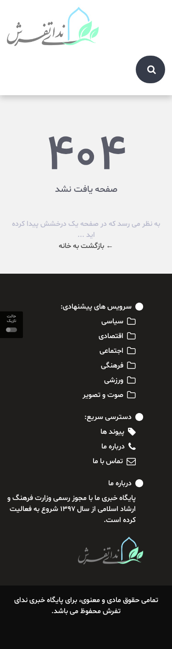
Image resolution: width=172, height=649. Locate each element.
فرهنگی (112, 366)
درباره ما (113, 447)
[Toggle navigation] (153, 15)
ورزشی (113, 380)
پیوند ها (112, 432)
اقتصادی (111, 336)
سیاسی (112, 321)
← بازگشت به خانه (86, 246)
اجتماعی (111, 351)
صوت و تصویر (103, 395)
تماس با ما (108, 461)
